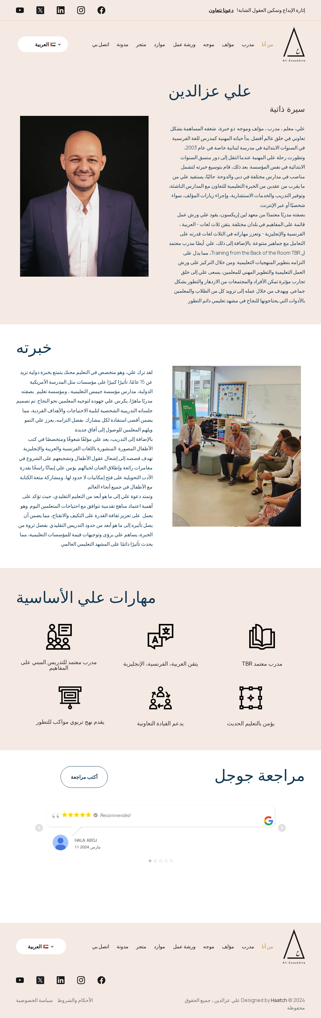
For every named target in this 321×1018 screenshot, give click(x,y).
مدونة (123, 44)
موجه (208, 44)
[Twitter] (46, 9)
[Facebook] (107, 9)
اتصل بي (100, 44)
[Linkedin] (67, 9)
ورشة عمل (184, 44)
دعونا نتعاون (221, 10)
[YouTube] (26, 9)
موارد (159, 44)
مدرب (248, 44)
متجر (141, 44)
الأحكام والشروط (75, 1000)
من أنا (267, 44)
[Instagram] (87, 9)
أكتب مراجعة (84, 776)
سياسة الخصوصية (34, 1000)
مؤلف (228, 44)
